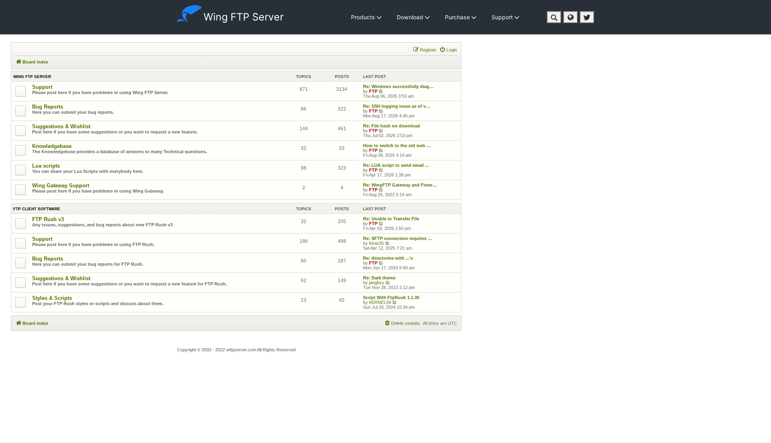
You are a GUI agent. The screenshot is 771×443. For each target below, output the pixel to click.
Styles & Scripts (52, 298)
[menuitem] (448, 50)
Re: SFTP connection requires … (397, 238)
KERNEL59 (380, 302)
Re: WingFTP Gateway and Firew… (400, 185)
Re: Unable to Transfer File (391, 218)
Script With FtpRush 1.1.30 (391, 297)
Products (364, 17)
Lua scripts (46, 166)
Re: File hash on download (391, 125)
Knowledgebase (51, 146)
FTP (373, 91)
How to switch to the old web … (397, 145)
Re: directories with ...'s (388, 258)
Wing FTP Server (244, 17)
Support (503, 17)
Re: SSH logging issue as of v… (396, 106)
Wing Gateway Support (60, 186)
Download (411, 17)
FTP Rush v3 (48, 219)
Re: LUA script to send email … (396, 165)
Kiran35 (376, 243)
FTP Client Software (36, 209)
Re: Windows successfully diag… (398, 86)
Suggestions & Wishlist (61, 126)
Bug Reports (47, 107)
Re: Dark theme (379, 277)
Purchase (458, 17)
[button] (554, 17)
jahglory (376, 282)
